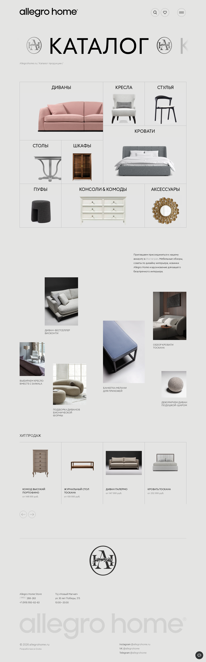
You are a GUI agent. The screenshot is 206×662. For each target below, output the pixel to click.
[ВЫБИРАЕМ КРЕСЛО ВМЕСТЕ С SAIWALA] (32, 360)
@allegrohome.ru (140, 644)
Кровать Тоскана (159, 489)
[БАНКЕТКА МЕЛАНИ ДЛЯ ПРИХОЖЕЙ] (124, 353)
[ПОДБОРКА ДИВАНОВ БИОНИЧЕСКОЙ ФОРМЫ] (69, 385)
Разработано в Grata (30, 649)
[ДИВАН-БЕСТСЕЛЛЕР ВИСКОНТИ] (61, 302)
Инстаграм (152, 259)
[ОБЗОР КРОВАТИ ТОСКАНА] (169, 317)
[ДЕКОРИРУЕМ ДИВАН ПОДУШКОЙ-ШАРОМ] (174, 385)
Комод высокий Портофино (33, 491)
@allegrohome (131, 649)
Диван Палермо (117, 489)
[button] (32, 514)
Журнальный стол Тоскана (76, 491)
